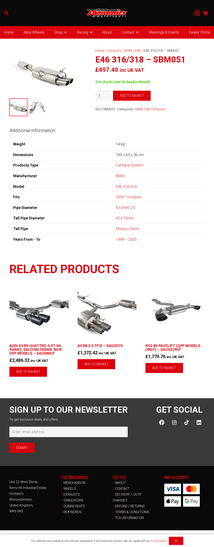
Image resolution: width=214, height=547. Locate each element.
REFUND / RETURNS (130, 506)
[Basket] (205, 13)
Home (99, 51)
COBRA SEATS (74, 506)
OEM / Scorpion (128, 197)
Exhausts (114, 51)
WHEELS (70, 489)
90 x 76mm (125, 218)
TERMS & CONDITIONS (132, 512)
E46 (138, 51)
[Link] (197, 13)
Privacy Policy (159, 540)
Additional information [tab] (32, 130)
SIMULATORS (73, 500)
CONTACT (122, 489)
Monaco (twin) (127, 228)
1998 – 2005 (126, 239)
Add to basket (132, 96)
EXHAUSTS (72, 494)
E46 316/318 (126, 186)
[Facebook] (162, 422)
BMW (128, 51)
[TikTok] (186, 422)
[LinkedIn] (199, 422)
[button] (6, 13)
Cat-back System (129, 165)
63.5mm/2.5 (125, 207)
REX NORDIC (73, 512)
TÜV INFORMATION (129, 518)
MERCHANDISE (75, 483)
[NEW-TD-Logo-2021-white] (107, 13)
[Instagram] (174, 422)
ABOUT (120, 483)
